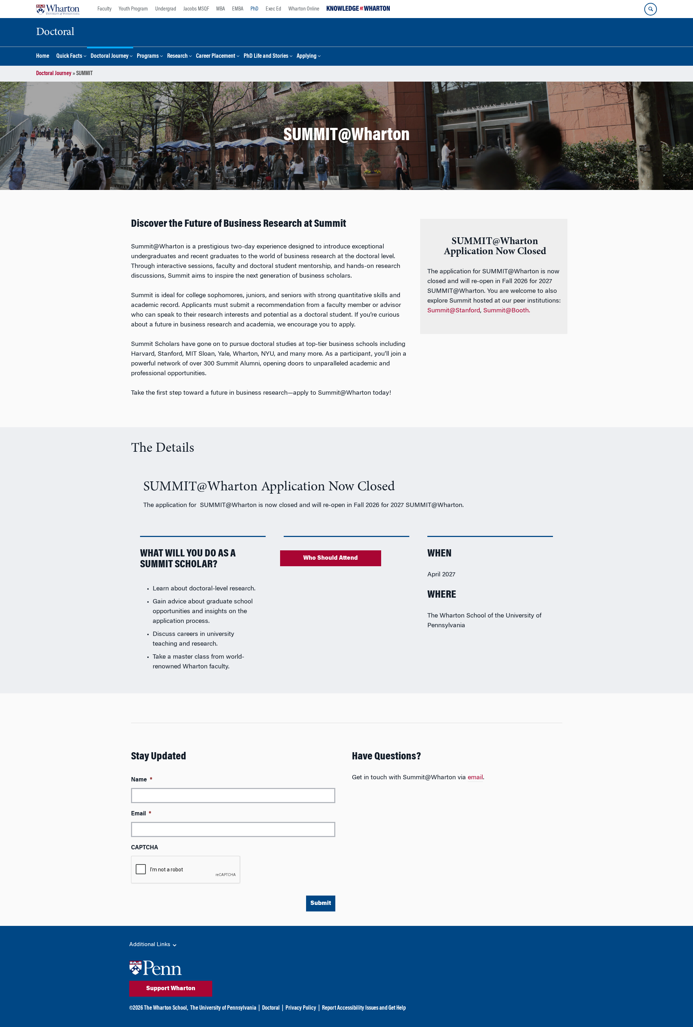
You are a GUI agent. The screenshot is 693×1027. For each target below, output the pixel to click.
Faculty (104, 9)
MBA (220, 9)
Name (141, 780)
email (475, 778)
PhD (254, 9)
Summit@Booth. (506, 311)
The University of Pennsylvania (223, 1008)
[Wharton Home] (57, 9)
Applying (307, 56)
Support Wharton (170, 989)
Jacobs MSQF (196, 9)
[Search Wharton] (650, 9)
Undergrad (165, 9)
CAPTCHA (144, 848)
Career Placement (215, 56)
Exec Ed (273, 9)
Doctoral (271, 1008)
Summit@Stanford (453, 311)
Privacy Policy (301, 1008)
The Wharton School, (166, 1008)
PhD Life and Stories (266, 56)
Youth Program (133, 9)
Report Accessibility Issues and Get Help (364, 1008)
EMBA (237, 9)
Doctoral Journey (109, 56)
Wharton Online (303, 9)
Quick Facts (69, 56)
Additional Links (150, 945)
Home (42, 56)
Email (141, 814)
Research (177, 56)
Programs (148, 56)
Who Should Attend (330, 558)
